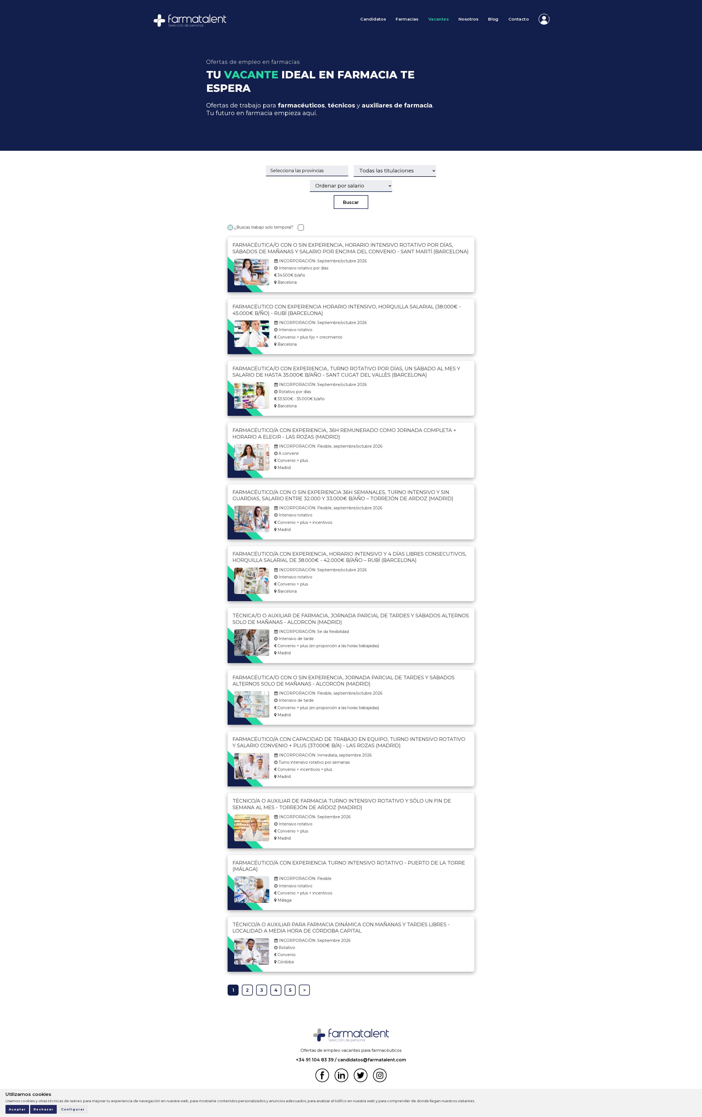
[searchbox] (307, 170)
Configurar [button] (73, 1109)
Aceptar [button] (17, 1109)
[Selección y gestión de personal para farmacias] (190, 22)
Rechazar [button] (43, 1109)
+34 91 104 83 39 (315, 1059)
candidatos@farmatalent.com (372, 1059)
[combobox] (307, 171)
